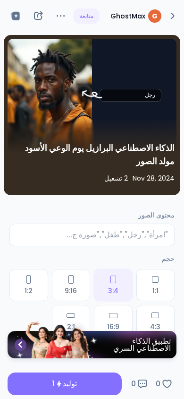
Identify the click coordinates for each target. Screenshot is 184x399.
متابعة (86, 16)
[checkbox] (155, 285)
